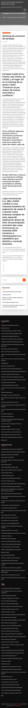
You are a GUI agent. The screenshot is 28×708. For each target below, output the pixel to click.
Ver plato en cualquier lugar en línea (10, 609)
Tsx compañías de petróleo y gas (9, 508)
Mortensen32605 (6, 32)
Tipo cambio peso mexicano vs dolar (9, 628)
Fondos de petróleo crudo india (8, 515)
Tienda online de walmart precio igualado (11, 567)
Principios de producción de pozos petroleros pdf (13, 452)
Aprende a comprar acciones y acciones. (10, 429)
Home (4, 17)
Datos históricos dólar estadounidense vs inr (11, 368)
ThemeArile (13, 705)
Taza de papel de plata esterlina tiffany (11, 291)
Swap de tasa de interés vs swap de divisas (11, 669)
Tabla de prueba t (6, 294)
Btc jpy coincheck (5, 552)
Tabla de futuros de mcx (7, 676)
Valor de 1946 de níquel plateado (9, 601)
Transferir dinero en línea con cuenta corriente (12, 644)
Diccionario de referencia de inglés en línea (11, 333)
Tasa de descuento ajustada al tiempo (10, 684)
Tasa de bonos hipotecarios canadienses (10, 588)
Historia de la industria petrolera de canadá (11, 437)
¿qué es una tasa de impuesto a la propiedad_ (12, 633)
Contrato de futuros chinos (7, 475)
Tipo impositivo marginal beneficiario (10, 336)
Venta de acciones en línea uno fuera (10, 642)
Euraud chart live (5, 328)
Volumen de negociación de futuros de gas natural (13, 483)
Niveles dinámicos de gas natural (9, 622)
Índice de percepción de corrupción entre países (12, 650)
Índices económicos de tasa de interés (10, 351)
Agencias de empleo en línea (8, 366)
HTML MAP (19, 705)
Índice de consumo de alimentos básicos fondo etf (13, 614)
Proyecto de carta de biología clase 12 (10, 523)
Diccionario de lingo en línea (8, 481)
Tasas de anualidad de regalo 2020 (9, 467)
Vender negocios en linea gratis (8, 639)
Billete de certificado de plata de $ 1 (9, 517)
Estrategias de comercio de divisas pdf (10, 395)
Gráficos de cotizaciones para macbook (10, 557)
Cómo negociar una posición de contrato (10, 434)
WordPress (17, 704)
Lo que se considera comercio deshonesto (11, 432)
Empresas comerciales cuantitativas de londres (12, 377)
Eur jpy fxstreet (4, 363)
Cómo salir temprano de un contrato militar (11, 493)
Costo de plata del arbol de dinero (10, 302)
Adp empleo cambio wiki (7, 413)
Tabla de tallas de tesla (6, 392)
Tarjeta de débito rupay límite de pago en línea (12, 653)
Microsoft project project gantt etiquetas (11, 486)
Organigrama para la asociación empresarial (12, 449)
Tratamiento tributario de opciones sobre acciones (13, 533)
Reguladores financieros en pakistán (9, 454)
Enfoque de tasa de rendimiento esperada (11, 625)
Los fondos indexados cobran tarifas (9, 385)
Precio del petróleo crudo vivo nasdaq (10, 547)
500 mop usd (4, 440)
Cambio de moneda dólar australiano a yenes (12, 341)
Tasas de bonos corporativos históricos (10, 505)
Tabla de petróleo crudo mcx (8, 612)
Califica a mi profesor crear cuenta (9, 530)
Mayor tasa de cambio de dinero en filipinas (11, 470)
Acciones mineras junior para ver (9, 655)
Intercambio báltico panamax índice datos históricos (13, 371)
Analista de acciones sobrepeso (8, 538)
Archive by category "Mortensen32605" (16, 17)
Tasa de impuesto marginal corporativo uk (11, 693)
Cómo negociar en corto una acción (9, 520)
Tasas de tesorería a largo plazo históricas (11, 423)
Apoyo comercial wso (6, 464)
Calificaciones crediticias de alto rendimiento (12, 339)
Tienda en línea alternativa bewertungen (11, 478)
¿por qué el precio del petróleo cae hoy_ (10, 575)
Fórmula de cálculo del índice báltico (10, 603)
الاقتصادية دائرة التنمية (5, 426)
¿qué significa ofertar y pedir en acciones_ (11, 666)
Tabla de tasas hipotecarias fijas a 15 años (11, 330)
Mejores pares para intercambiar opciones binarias (13, 620)
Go (24, 280)
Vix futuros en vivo (5, 664)
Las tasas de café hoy (6, 661)
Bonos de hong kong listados (8, 555)
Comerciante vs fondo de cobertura (9, 560)
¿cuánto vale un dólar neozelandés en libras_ (11, 658)
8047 (2, 695)
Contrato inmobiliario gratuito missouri (10, 374)
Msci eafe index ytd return (7, 416)
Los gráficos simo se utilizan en (8, 382)
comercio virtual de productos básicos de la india (12, 3)
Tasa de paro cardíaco (6, 536)
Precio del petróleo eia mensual (8, 617)
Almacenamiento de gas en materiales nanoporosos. (13, 636)
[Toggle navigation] (25, 9)
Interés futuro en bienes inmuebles (9, 349)
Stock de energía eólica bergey (8, 595)
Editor (6, 41)
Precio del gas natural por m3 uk (9, 679)
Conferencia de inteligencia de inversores (11, 549)
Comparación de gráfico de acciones (10, 325)
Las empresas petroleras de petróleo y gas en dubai (13, 379)
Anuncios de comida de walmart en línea (11, 541)
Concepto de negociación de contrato (10, 598)
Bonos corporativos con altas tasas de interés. (12, 606)
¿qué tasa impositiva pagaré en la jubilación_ (11, 687)
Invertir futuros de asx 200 (7, 457)
